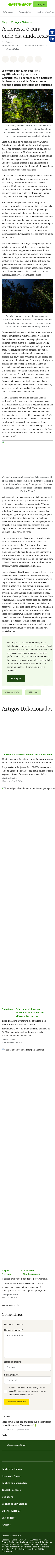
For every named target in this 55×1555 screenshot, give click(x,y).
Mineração (38, 1012)
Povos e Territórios (27, 1016)
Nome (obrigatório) (13, 1362)
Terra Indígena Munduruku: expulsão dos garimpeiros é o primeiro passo (24, 1022)
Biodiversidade (44, 754)
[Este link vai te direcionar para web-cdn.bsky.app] (27, 1457)
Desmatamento (25, 754)
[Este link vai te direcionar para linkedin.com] (21, 1457)
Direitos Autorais (11, 1510)
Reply (4, 1435)
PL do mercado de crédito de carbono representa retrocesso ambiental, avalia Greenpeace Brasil (27, 761)
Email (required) (11, 1374)
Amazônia (7, 754)
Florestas (35, 1009)
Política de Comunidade (14, 1483)
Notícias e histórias (45, 12)
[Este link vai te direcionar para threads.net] (38, 1457)
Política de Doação (12, 1469)
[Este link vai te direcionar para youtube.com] (15, 1457)
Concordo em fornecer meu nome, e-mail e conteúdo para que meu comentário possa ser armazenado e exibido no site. (27, 1391)
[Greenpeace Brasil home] (20, 4)
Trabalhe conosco (11, 1489)
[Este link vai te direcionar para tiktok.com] (33, 1457)
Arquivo (6, 1524)
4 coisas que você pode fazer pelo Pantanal (25, 1278)
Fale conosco (9, 1517)
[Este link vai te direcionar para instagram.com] (9, 1457)
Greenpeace (23, 1012)
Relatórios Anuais (11, 1476)
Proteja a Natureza (21, 22)
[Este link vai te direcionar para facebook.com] (3, 1457)
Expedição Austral (10, 162)
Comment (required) (13, 1330)
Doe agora (16, 678)
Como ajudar (25, 12)
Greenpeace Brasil (17, 1445)
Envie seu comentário (17, 1402)
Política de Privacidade (14, 1503)
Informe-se (8, 12)
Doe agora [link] (40, 4)
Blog (4, 22)
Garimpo (22, 1009)
